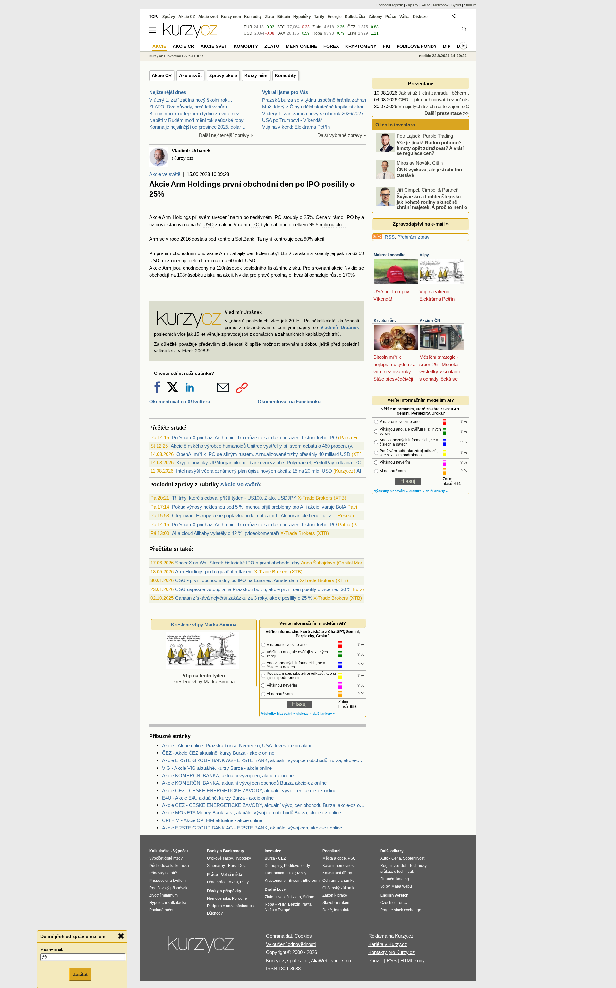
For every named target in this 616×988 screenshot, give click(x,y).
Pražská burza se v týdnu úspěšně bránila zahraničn (317, 100)
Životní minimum (163, 895)
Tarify (319, 16)
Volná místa (231, 874)
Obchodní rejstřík (389, 5)
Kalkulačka (355, 16)
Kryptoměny (385, 320)
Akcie (155, 217)
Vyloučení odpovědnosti (291, 944)
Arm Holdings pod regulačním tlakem (214, 571)
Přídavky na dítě (163, 873)
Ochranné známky (338, 880)
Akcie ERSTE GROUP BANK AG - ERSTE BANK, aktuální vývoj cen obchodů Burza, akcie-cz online (264, 760)
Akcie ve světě (164, 174)
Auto (384, 858)
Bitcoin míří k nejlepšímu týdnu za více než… (196, 113)
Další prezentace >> (446, 113)
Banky (213, 851)
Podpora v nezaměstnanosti (231, 906)
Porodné (239, 898)
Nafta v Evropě (277, 910)
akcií (341, 224)
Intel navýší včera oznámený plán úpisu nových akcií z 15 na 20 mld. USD (254, 471)
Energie (335, 16)
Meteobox (441, 5)
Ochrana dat (279, 936)
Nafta (307, 904)
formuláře (342, 910)
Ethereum (311, 880)
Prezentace (420, 83)
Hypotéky (302, 16)
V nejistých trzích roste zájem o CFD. (437, 106)
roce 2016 (180, 239)
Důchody (215, 913)
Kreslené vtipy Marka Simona (203, 624)
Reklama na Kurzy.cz (391, 936)
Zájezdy (412, 5)
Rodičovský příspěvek (168, 888)
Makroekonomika (390, 255)
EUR (248, 27)
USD (208, 224)
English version (394, 895)
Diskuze (420, 16)
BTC (281, 27)
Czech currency (393, 902)
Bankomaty (233, 851)
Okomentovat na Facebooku (289, 401)
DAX (281, 33)
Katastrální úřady (337, 873)
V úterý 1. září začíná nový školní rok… (190, 100)
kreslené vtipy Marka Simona (204, 678)
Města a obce (334, 858)
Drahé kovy (275, 889)
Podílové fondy (417, 46)
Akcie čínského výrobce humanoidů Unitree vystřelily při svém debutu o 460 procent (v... (263, 446)
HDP (291, 873)
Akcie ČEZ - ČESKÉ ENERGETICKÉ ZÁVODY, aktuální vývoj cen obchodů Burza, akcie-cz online (264, 805)
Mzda (233, 882)
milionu (327, 224)
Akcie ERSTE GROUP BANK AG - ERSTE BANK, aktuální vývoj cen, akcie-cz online (252, 827)
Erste (351, 33)
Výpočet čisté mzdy (166, 858)
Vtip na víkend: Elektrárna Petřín (296, 127)
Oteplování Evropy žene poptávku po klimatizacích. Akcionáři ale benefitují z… (254, 515)
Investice (174, 56)
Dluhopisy (273, 865)
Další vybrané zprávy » (341, 135)
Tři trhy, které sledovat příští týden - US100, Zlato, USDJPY (234, 498)
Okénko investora (394, 124)
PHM (282, 904)
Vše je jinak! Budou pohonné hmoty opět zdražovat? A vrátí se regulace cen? (430, 148)
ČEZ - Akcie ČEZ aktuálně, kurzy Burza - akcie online (218, 753)
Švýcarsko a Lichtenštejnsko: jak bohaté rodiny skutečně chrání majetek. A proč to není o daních (422, 204)
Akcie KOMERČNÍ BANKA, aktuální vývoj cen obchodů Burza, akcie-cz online (244, 783)
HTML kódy (412, 960)
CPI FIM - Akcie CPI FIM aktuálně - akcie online (212, 820)
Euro (232, 865)
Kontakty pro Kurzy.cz (391, 952)
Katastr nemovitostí (338, 865)
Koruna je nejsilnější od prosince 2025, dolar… (197, 127)
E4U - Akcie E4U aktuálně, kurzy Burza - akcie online (218, 798)
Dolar (243, 865)
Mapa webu (401, 886)
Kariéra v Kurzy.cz (387, 944)
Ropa (317, 33)
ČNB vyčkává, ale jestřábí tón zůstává (429, 172)
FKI (386, 46)
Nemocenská (218, 898)
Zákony (375, 16)
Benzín (294, 904)
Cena (396, 858)
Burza (270, 858)
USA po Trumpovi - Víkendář (292, 120)
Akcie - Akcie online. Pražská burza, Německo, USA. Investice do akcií (236, 745)
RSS (390, 237)
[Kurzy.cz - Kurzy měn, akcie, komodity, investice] (190, 36)
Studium (470, 5)
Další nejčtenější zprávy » (226, 135)
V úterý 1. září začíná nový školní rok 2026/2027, (313, 113)
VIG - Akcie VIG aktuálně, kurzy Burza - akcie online (217, 768)
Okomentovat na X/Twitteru (179, 401)
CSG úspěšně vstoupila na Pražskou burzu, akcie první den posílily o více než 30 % (263, 589)
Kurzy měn (256, 75)
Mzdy (301, 873)
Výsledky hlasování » (278, 713)
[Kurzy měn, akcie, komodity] (201, 947)
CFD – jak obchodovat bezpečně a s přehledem (448, 99)
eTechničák (404, 871)
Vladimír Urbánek (340, 327)
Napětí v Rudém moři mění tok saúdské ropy (196, 120)
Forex (331, 46)
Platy (244, 882)
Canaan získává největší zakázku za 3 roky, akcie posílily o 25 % (243, 598)
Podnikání (331, 851)
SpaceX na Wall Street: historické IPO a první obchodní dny (237, 562)
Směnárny (216, 865)
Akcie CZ (186, 16)
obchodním (184, 253)
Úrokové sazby (220, 858)
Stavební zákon (335, 902)
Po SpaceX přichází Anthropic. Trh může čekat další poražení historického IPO (254, 437)
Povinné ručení (162, 910)
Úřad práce (217, 882)
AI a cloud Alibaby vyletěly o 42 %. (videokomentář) (225, 533)
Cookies (303, 936)
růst (333, 275)
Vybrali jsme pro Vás (285, 92)
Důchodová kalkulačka (169, 865)
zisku (294, 268)
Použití (375, 960)
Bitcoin (283, 16)
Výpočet (180, 851)
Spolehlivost (413, 858)
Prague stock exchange (400, 910)
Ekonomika (274, 873)
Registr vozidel (393, 865)
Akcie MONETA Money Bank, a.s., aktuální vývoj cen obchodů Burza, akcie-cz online (251, 812)
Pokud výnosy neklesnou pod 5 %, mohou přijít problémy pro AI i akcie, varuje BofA (259, 507)
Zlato (316, 27)
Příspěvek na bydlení (167, 880)
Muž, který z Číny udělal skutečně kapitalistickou (313, 106)
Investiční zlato (288, 897)
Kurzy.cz (156, 56)
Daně (327, 910)
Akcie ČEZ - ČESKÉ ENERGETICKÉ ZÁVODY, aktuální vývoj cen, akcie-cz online (249, 790)
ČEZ (351, 27)
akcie (212, 253)
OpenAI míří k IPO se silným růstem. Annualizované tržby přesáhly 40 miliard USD (263, 454)
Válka (404, 16)
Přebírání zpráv (413, 237)
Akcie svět (190, 75)
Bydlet (456, 5)
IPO (277, 217)
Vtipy (424, 255)
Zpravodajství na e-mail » (421, 224)
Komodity (285, 75)
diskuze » (304, 713)
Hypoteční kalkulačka (167, 902)
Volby (384, 886)
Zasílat (80, 974)
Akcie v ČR (430, 320)
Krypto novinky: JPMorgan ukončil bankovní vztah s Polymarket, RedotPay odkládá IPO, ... (272, 462)
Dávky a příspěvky (224, 891)
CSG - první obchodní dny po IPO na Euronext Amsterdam (236, 580)
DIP (446, 46)
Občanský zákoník (338, 888)
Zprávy (168, 16)
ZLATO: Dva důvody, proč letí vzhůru (188, 106)
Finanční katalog (394, 879)
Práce (390, 16)
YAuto (425, 5)
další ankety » (324, 713)
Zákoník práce (334, 895)
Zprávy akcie (223, 75)
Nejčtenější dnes (167, 92)
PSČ (352, 858)
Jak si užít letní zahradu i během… (434, 93)
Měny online (301, 46)
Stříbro (308, 897)
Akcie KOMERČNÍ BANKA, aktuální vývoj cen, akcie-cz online (228, 775)
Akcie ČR (162, 75)
